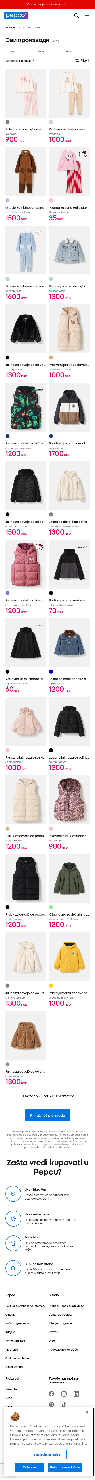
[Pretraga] (76, 15)
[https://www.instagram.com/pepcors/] (64, 1394)
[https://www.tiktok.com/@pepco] (64, 1404)
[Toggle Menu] (87, 15)
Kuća (68, 51)
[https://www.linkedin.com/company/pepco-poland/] (77, 1394)
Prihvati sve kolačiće (65, 1467)
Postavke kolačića (47, 1455)
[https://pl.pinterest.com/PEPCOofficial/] (52, 1404)
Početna (11, 27)
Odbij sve (29, 1467)
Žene (41, 51)
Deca (13, 51)
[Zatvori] (87, 1412)
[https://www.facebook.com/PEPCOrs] (52, 1394)
